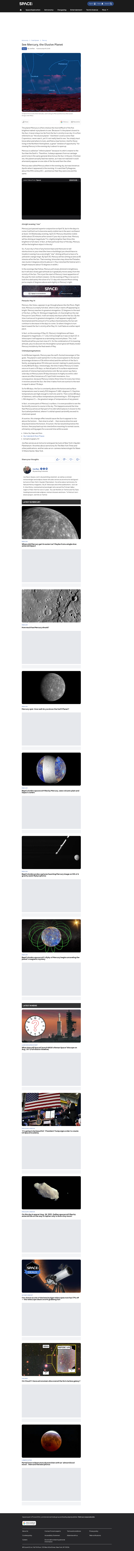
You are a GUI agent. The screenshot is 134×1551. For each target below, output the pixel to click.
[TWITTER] (44, 469)
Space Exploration (33, 10)
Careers (24, 1540)
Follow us (65, 122)
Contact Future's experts (53, 1531)
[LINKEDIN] (47, 469)
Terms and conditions (74, 1531)
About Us (25, 1531)
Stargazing (61, 10)
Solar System (35, 40)
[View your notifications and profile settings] (102, 4)
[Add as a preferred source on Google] (29, 1523)
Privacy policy (93, 1531)
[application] (51, 198)
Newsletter (76, 122)
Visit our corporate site (86, 1517)
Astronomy (48, 10)
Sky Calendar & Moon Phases (33, 436)
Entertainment (76, 10)
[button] (108, 4)
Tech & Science (92, 10)
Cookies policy (27, 1535)
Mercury (44, 40)
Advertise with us (72, 1535)
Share (26, 122)
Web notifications (95, 1535)
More (104, 10)
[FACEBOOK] (41, 469)
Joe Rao (32, 48)
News (24, 49)
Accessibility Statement (52, 1535)
